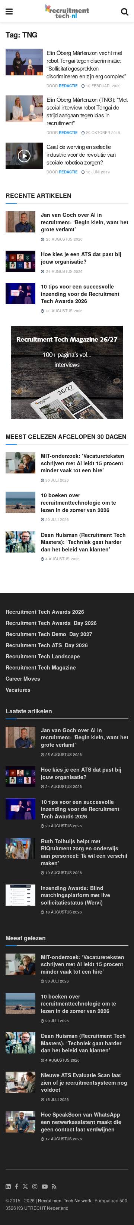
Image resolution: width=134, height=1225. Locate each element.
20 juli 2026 (56, 519)
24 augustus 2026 (63, 786)
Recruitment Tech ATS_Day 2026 (47, 645)
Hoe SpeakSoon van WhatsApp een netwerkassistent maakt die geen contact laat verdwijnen (81, 1122)
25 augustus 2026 (63, 754)
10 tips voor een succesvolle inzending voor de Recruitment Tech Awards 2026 (80, 293)
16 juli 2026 (56, 1099)
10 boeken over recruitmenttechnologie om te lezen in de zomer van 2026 (78, 502)
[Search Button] (124, 11)
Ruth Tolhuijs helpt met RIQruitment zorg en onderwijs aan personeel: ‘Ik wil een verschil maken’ (84, 852)
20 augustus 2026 (63, 825)
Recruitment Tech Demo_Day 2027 (49, 634)
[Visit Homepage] (66, 11)
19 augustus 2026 (63, 872)
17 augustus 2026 (63, 1138)
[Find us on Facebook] (16, 1186)
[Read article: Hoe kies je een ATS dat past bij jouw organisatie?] (20, 261)
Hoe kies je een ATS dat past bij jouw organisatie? (81, 257)
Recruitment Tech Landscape (43, 656)
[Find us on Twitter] (25, 1186)
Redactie (68, 85)
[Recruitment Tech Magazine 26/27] (67, 371)
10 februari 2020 (103, 85)
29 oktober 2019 (102, 132)
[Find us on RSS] (54, 1186)
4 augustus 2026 (62, 558)
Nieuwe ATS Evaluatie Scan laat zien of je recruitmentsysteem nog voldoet (84, 1082)
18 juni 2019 (97, 172)
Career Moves (23, 678)
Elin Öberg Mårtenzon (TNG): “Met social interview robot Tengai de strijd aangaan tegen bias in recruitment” (87, 111)
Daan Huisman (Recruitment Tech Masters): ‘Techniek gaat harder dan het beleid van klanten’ (83, 542)
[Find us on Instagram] (35, 1186)
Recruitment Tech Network (64, 1200)
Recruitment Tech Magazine (41, 667)
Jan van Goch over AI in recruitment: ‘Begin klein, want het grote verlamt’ (84, 222)
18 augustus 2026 (63, 912)
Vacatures (18, 689)
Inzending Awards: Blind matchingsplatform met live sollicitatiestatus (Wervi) (75, 895)
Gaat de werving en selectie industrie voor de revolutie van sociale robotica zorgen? (81, 154)
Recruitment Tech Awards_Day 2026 (51, 622)
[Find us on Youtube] (45, 1186)
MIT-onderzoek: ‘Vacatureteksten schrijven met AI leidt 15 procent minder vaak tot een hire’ (82, 463)
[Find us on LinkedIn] (8, 1186)
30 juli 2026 (56, 480)
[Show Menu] (9, 11)
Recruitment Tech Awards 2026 (45, 611)
